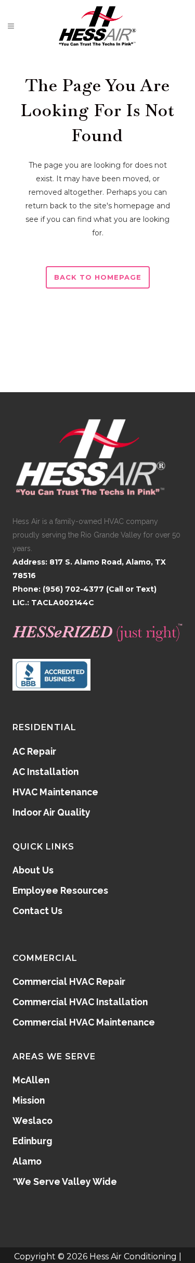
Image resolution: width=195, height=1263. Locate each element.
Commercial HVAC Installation (80, 1001)
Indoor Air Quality (51, 812)
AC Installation (45, 771)
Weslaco (32, 1120)
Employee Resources (60, 890)
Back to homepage (97, 277)
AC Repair (34, 751)
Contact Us (37, 910)
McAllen (30, 1079)
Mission (28, 1100)
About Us (33, 870)
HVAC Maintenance (55, 791)
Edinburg (32, 1140)
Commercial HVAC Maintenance (83, 1022)
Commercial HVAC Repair (68, 981)
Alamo (27, 1161)
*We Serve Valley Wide (64, 1181)
